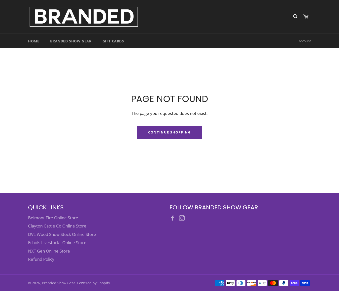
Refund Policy (41, 259)
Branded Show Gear (70, 41)
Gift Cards (113, 41)
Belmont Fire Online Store (53, 218)
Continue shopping (169, 132)
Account (305, 41)
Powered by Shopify (93, 283)
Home (33, 41)
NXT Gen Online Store (49, 251)
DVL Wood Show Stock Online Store (62, 234)
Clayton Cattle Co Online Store (57, 226)
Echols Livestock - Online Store (57, 242)
